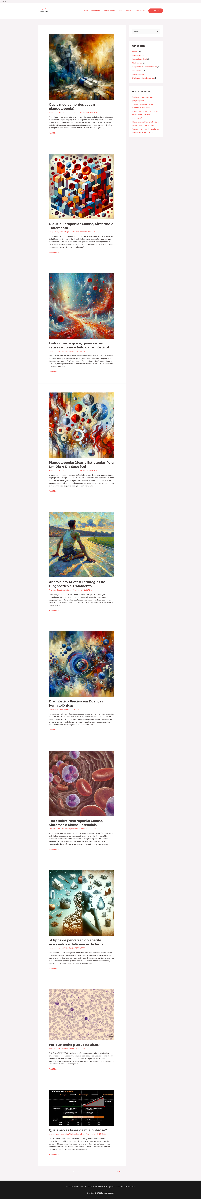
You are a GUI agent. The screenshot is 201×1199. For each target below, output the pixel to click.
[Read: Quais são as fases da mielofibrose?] (82, 1107)
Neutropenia (69, 829)
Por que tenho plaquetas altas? (74, 1045)
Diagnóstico (53, 232)
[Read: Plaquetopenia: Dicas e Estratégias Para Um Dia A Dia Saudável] (82, 425)
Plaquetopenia (70, 112)
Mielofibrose (54, 1134)
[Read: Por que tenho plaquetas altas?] (82, 1014)
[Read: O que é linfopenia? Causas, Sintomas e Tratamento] (82, 186)
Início (85, 11)
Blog (120, 11)
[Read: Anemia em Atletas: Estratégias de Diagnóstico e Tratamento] (82, 544)
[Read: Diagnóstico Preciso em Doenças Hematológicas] (82, 664)
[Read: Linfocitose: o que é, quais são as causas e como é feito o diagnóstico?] (82, 306)
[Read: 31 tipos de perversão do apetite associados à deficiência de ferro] (82, 902)
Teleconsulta (139, 11)
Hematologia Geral (56, 112)
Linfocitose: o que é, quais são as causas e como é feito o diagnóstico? (145, 114)
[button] (155, 10)
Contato (128, 11)
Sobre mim (95, 11)
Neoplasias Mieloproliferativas (72, 1134)
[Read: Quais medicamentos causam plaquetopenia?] (82, 67)
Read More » (54, 133)
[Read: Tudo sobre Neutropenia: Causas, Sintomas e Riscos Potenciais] (82, 783)
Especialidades (109, 11)
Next (120, 1171)
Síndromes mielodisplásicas (143, 78)
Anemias (52, 590)
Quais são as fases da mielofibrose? (78, 1130)
